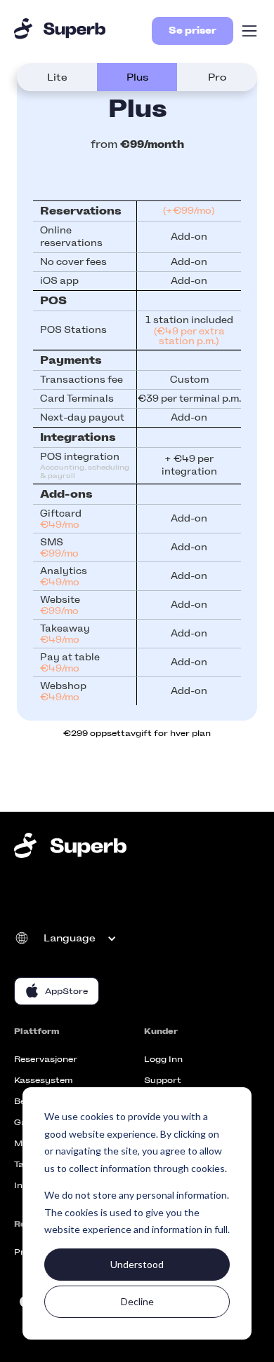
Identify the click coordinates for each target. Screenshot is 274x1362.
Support (162, 1080)
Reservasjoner (45, 1059)
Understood (137, 1264)
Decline (137, 1301)
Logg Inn (163, 1059)
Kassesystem (43, 1080)
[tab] (57, 77)
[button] (249, 30)
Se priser (192, 30)
